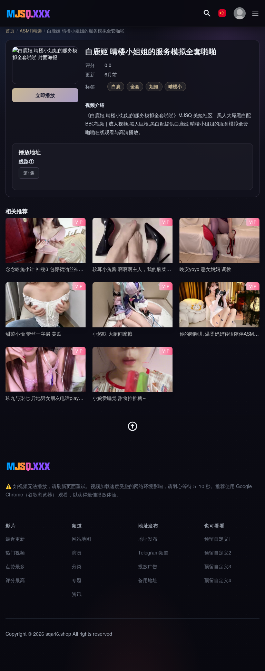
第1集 (29, 172)
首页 (10, 31)
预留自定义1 (217, 538)
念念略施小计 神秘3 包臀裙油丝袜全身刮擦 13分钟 (60, 268)
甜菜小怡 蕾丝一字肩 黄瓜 (33, 333)
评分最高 (15, 580)
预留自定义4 (217, 580)
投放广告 (147, 566)
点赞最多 (15, 566)
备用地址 (147, 580)
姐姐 (153, 86)
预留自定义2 (217, 552)
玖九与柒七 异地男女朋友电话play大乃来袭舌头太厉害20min (71, 397)
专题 (76, 580)
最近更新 (15, 538)
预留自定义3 (217, 566)
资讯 (76, 593)
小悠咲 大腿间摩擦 (112, 333)
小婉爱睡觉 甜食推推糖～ (119, 397)
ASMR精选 (31, 31)
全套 (134, 86)
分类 (76, 566)
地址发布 (147, 538)
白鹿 (115, 86)
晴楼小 (175, 86)
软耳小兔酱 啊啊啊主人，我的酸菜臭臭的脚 (139, 268)
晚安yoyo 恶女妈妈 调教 (205, 268)
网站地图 (81, 538)
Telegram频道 (153, 552)
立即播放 (45, 95)
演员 (76, 552)
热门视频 (15, 552)
